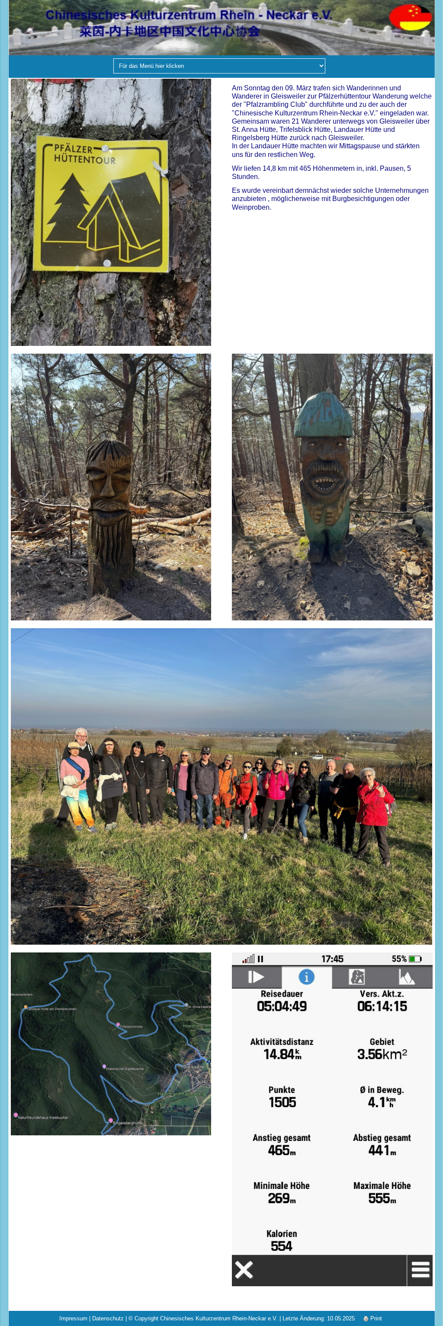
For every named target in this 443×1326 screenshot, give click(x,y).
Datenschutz (108, 1318)
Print (375, 1318)
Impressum (73, 1318)
